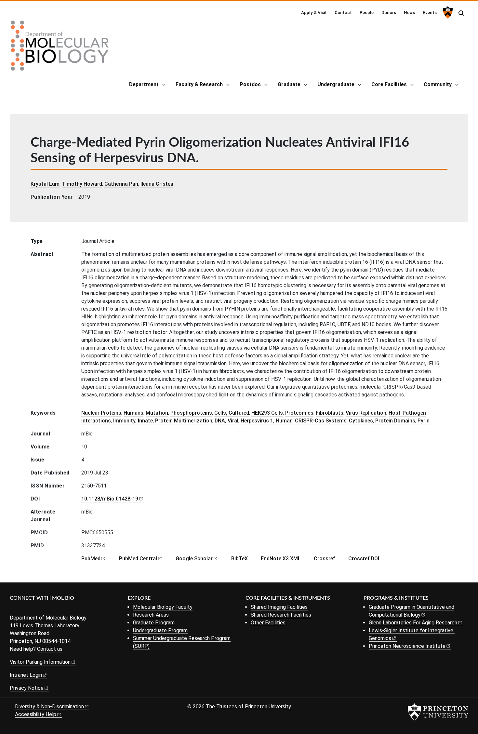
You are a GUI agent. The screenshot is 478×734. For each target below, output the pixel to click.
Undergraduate (335, 84)
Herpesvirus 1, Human (267, 421)
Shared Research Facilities (281, 615)
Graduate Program (154, 623)
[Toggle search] (461, 13)
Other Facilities (268, 623)
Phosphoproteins (191, 413)
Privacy (27, 688)
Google (194, 558)
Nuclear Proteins (101, 413)
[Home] (60, 48)
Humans (133, 413)
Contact (343, 12)
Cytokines (361, 421)
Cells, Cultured (231, 413)
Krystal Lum (45, 184)
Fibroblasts (329, 413)
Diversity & (49, 706)
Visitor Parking (40, 662)
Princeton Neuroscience (407, 646)
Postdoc (250, 84)
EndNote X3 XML (281, 558)
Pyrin (424, 421)
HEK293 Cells (267, 413)
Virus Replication (366, 413)
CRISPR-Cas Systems (321, 421)
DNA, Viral (226, 421)
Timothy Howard (82, 184)
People (367, 12)
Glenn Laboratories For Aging (413, 623)
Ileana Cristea (156, 184)
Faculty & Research (199, 84)
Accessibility (35, 714)
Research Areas (151, 615)
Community (438, 84)
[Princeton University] (447, 12)
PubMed (138, 558)
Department (144, 84)
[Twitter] (23, 609)
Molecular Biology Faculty (163, 607)
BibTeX (239, 558)
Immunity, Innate (133, 421)
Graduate (289, 84)
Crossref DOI (363, 558)
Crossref (324, 558)
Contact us (49, 649)
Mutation (157, 413)
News (409, 12)
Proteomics (299, 413)
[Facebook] (14, 609)
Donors (388, 12)
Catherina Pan (121, 184)
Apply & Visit (314, 12)
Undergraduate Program (160, 630)
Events (430, 12)
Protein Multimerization (183, 421)
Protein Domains (395, 421)
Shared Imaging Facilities (279, 607)
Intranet (26, 675)
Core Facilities (389, 84)
